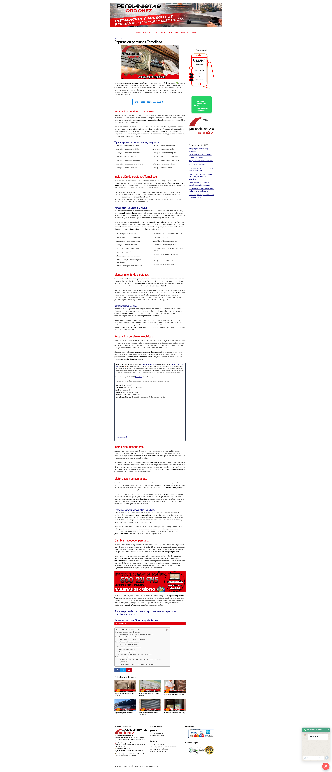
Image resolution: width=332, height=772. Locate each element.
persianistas (118, 38)
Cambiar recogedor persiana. (127, 657)
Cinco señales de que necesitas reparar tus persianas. (200, 156)
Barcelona (146, 32)
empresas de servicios (150, 364)
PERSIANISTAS (121, 624)
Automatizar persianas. (197, 164)
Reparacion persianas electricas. (129, 647)
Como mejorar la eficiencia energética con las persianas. (199, 184)
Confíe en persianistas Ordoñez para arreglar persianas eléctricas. (200, 176)
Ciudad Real (162, 32)
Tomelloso (138, 377)
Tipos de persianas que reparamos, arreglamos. (137, 634)
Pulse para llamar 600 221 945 (149, 101)
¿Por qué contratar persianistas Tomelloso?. (136, 654)
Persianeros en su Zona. (126, 614)
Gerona (154, 32)
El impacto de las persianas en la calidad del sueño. (201, 169)
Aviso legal (153, 730)
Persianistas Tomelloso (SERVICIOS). (133, 639)
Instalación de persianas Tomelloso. (130, 637)
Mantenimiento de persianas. (128, 642)
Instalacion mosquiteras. (126, 649)
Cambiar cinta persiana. (129, 644)
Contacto (193, 32)
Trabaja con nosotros (157, 735)
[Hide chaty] (325, 766)
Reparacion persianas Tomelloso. (129, 632)
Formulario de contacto (157, 744)
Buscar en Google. (122, 437)
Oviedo (177, 32)
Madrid (138, 32)
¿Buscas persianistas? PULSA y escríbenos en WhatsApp (202, 105)
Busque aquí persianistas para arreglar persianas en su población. (140, 660)
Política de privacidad (157, 733)
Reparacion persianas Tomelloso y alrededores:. (137, 664)
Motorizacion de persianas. (127, 652)
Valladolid (184, 32)
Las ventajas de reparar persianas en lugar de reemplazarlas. (201, 190)
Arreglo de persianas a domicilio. (201, 161)
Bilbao (170, 32)
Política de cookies (156, 732)
